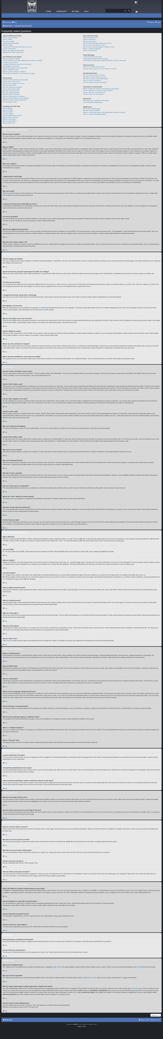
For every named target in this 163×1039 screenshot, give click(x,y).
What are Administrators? (90, 37)
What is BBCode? (8, 108)
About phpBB (140, 967)
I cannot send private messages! (92, 57)
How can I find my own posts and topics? (95, 82)
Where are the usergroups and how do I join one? (97, 43)
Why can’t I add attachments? (11, 92)
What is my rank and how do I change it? (14, 71)
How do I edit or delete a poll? (11, 89)
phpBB (45, 310)
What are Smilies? (8, 112)
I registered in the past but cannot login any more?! (17, 47)
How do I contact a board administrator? (94, 114)
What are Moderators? (89, 39)
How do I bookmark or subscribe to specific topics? (98, 90)
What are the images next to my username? (15, 68)
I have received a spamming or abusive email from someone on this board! (104, 60)
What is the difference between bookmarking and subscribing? (101, 88)
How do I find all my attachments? (93, 102)
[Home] (32, 6)
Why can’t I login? (8, 45)
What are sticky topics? (9, 119)
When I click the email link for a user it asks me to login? (19, 73)
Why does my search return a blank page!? (95, 78)
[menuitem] (14, 22)
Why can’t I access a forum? (11, 90)
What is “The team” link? (90, 50)
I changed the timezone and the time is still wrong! (17, 64)
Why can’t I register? (9, 41)
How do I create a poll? (9, 85)
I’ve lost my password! (9, 48)
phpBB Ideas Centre (89, 978)
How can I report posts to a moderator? (14, 96)
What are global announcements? (12, 115)
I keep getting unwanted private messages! (95, 58)
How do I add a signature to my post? (13, 83)
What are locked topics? (10, 121)
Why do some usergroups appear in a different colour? (99, 47)
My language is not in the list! (11, 66)
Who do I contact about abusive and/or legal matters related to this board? (104, 112)
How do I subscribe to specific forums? (94, 92)
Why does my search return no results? (94, 77)
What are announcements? (10, 117)
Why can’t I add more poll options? (12, 87)
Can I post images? (8, 113)
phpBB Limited (56, 967)
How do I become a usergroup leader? (94, 45)
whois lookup (135, 988)
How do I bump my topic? (10, 102)
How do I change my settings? (11, 58)
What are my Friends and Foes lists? (93, 67)
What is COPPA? (7, 39)
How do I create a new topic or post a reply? (15, 79)
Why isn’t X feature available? (91, 110)
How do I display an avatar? (11, 69)
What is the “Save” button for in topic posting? (16, 98)
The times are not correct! (10, 62)
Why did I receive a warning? (11, 94)
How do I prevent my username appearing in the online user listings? (22, 60)
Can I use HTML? (8, 110)
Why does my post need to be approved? (14, 100)
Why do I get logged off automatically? (13, 50)
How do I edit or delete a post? (11, 81)
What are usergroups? (89, 41)
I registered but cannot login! (11, 43)
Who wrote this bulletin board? (91, 108)
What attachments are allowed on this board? (96, 100)
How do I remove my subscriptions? (93, 94)
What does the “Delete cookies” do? (13, 52)
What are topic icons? (9, 123)
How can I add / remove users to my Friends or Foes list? (99, 68)
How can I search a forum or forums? (94, 75)
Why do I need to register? (10, 37)
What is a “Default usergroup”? (92, 48)
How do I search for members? (92, 80)
